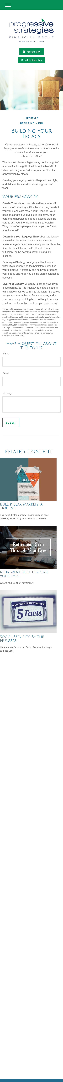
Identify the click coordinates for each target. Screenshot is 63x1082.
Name (5, 353)
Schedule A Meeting (31, 60)
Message (7, 393)
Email (5, 373)
